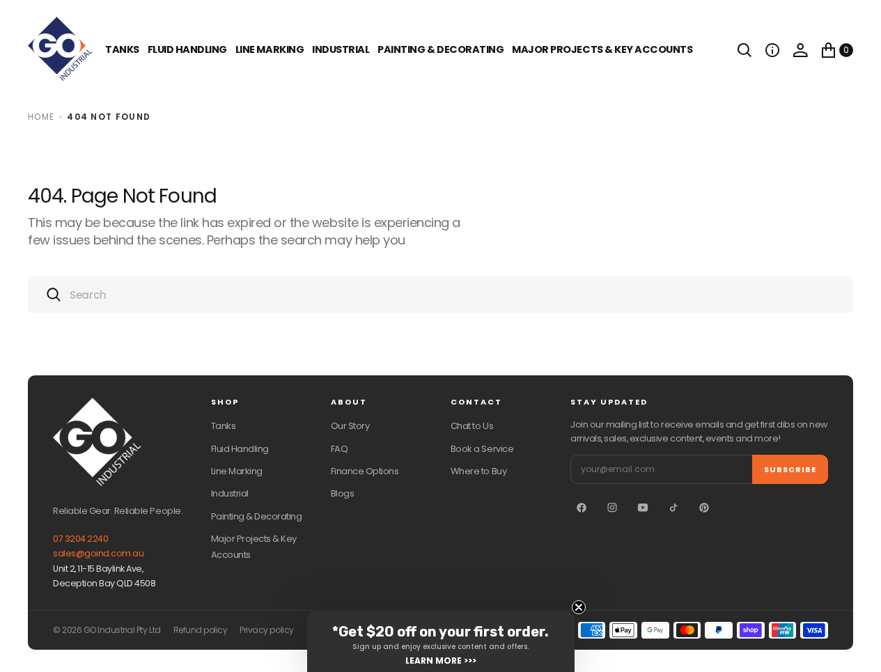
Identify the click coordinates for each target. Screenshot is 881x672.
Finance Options (365, 471)
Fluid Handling (187, 49)
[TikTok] (673, 508)
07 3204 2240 (80, 539)
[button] (772, 50)
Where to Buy (478, 471)
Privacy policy (266, 630)
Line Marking (269, 49)
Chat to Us (472, 425)
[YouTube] (643, 508)
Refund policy (200, 630)
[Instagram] (612, 508)
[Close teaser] (579, 607)
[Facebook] (581, 508)
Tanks (223, 425)
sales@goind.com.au (98, 553)
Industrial (340, 49)
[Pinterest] (704, 508)
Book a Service (482, 448)
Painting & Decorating (440, 49)
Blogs (342, 493)
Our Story (350, 425)
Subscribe (790, 469)
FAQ (339, 448)
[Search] (744, 50)
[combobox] (440, 294)
